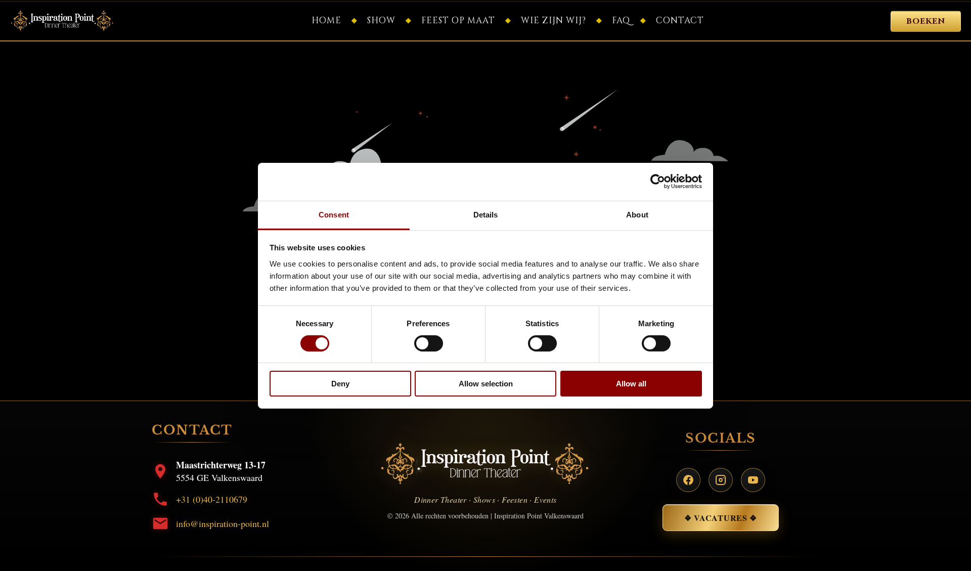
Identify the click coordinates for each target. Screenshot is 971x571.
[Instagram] (721, 480)
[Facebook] (688, 480)
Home (326, 20)
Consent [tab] (334, 214)
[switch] (428, 343)
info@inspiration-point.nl (222, 523)
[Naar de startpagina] (62, 21)
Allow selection (486, 383)
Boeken (925, 21)
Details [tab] (485, 214)
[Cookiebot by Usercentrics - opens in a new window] (657, 181)
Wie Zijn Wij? (553, 20)
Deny (340, 383)
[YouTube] (753, 480)
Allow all (631, 383)
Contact (680, 20)
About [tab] (637, 214)
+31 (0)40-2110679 (211, 499)
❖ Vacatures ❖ (720, 517)
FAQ (621, 20)
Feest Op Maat (458, 20)
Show (381, 20)
